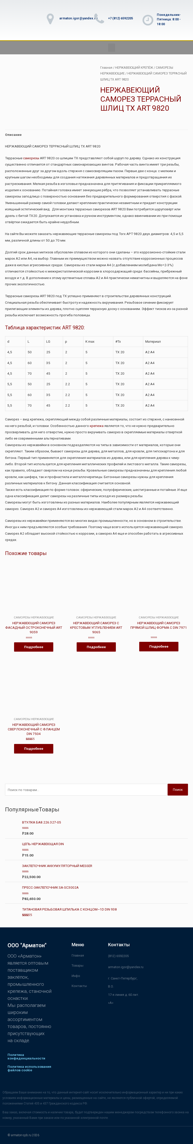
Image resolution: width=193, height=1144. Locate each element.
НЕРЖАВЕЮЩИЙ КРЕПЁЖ (134, 67)
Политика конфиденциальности (26, 1056)
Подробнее (33, 647)
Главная (106, 67)
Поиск (178, 789)
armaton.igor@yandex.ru (78, 18)
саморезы (31, 158)
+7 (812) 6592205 (120, 18)
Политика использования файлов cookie (29, 1068)
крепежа (97, 426)
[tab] (13, 135)
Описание (13, 135)
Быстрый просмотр (34, 612)
